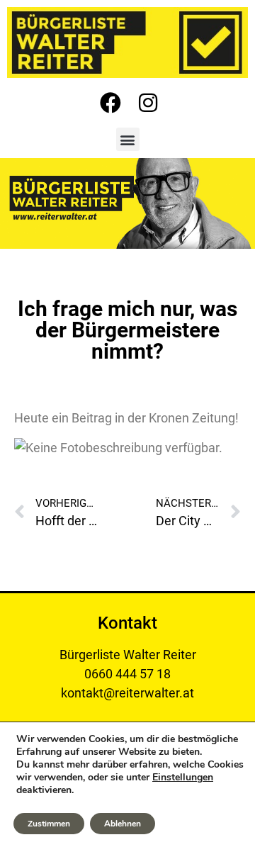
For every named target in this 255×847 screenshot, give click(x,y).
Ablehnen (122, 823)
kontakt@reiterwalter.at (127, 692)
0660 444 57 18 (127, 673)
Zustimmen (49, 823)
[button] (128, 139)
